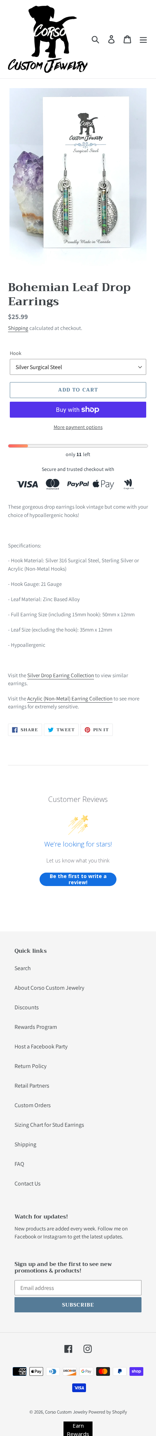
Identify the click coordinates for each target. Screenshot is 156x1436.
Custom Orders (33, 1105)
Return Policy (30, 1066)
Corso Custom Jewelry (66, 1412)
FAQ (19, 1164)
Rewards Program (36, 1027)
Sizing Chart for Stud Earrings (49, 1125)
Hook (15, 353)
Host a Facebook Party (41, 1046)
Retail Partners (32, 1085)
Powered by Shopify (108, 1412)
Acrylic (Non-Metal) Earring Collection (69, 698)
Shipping (18, 327)
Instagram (54, 1236)
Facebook (25, 1236)
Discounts (27, 1007)
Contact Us (28, 1183)
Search (23, 968)
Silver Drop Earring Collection (60, 675)
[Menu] (143, 39)
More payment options (78, 427)
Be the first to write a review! (78, 879)
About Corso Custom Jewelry (49, 988)
